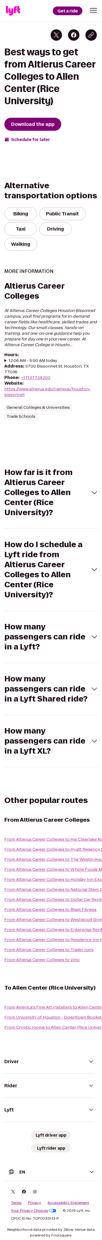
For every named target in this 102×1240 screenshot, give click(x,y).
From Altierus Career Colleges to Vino (42, 959)
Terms (16, 1202)
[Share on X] (56, 35)
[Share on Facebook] (73, 35)
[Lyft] (13, 11)
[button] (93, 10)
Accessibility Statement (68, 1202)
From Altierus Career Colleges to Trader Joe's (49, 949)
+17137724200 (35, 377)
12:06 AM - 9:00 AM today (33, 360)
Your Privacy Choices (29, 1210)
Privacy (34, 1202)
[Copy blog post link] (91, 35)
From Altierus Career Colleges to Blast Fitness (50, 909)
